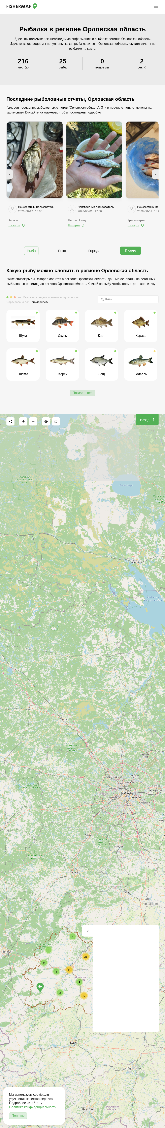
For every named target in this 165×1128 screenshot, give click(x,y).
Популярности (39, 302)
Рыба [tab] (31, 251)
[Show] (40, 987)
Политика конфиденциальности (32, 1107)
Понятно (18, 1115)
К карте (130, 250)
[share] (10, 421)
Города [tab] (94, 251)
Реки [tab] (62, 251)
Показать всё (82, 393)
